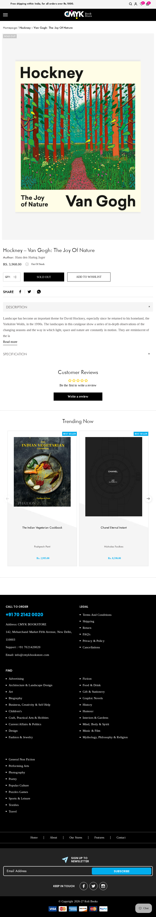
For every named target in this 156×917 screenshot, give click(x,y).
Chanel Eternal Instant (114, 528)
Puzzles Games (18, 792)
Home (33, 837)
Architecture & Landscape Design (30, 685)
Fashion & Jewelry (21, 737)
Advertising (16, 678)
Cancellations (91, 647)
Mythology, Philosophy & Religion (105, 737)
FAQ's (87, 634)
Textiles (14, 805)
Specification (76, 354)
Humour (88, 711)
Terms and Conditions (97, 614)
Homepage (10, 27)
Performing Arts (19, 766)
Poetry (13, 779)
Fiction (87, 678)
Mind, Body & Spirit (96, 724)
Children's (15, 711)
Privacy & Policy (94, 640)
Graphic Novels (93, 698)
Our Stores (75, 837)
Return (87, 627)
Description (78, 306)
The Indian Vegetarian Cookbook (42, 528)
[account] (135, 5)
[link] (130, 5)
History (87, 704)
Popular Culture (19, 785)
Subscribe (122, 871)
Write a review (78, 396)
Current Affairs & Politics (25, 724)
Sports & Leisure (19, 798)
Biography (15, 698)
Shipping (88, 621)
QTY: (8, 277)
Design (13, 730)
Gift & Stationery (94, 691)
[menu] (5, 14)
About (53, 837)
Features (99, 837)
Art (11, 691)
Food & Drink (92, 685)
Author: (8, 257)
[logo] (78, 15)
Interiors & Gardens (95, 717)
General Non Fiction (22, 759)
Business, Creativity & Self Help (29, 704)
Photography (17, 772)
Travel (13, 811)
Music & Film (91, 730)
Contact (121, 837)
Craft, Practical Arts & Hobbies (29, 717)
